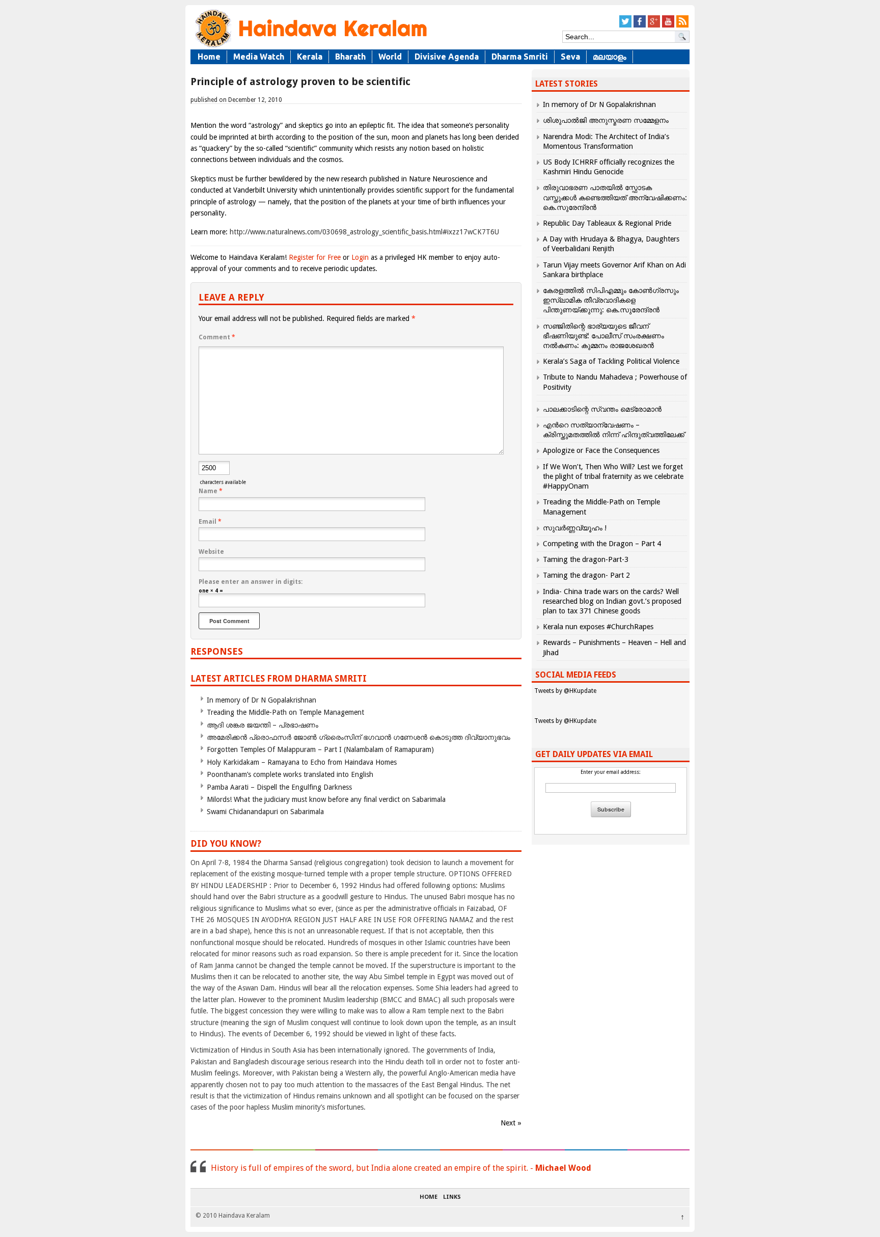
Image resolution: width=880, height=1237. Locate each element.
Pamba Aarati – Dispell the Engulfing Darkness (279, 787)
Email (210, 521)
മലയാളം (609, 56)
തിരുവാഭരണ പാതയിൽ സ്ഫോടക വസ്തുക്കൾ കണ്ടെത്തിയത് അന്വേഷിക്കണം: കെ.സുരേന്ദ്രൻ (615, 197)
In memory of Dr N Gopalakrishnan (261, 700)
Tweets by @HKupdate (565, 690)
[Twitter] (625, 26)
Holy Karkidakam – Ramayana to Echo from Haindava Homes (302, 762)
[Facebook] (640, 26)
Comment (217, 337)
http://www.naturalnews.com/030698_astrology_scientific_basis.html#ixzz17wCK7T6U (364, 232)
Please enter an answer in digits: (250, 581)
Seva (570, 56)
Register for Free (315, 257)
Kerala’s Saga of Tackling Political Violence (611, 361)
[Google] (654, 26)
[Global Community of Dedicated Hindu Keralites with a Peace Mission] (310, 46)
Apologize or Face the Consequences (601, 450)
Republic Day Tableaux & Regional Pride (607, 223)
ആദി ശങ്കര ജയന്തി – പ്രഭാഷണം (262, 725)
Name (211, 491)
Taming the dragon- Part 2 (586, 575)
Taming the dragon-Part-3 (585, 559)
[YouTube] (668, 26)
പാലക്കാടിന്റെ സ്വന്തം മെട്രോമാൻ (602, 409)
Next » (511, 1123)
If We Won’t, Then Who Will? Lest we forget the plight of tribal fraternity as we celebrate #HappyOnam (613, 476)
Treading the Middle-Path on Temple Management (285, 712)
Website (211, 551)
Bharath (350, 56)
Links (452, 1197)
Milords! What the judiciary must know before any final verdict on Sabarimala (326, 799)
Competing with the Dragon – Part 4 (602, 544)
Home (209, 56)
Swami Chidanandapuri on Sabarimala (265, 812)
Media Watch (258, 56)
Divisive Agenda (447, 56)
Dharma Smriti (519, 56)
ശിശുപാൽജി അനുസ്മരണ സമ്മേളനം (606, 120)
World (390, 56)
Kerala (309, 56)
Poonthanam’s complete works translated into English (290, 774)
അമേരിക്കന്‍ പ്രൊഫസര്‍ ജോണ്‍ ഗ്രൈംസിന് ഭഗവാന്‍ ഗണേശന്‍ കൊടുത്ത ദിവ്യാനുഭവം (358, 737)
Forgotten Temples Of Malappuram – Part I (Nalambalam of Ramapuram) (320, 749)
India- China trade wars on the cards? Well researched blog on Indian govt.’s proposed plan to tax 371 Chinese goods (612, 601)
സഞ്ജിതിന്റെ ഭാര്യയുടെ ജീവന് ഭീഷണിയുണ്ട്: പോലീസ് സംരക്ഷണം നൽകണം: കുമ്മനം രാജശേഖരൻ (603, 335)
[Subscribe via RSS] (682, 26)
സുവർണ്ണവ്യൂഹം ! (575, 528)
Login (360, 257)
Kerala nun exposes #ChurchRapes (598, 627)
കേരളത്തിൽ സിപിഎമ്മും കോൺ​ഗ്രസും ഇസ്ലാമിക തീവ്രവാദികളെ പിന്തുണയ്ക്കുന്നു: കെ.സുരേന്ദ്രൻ (611, 300)
